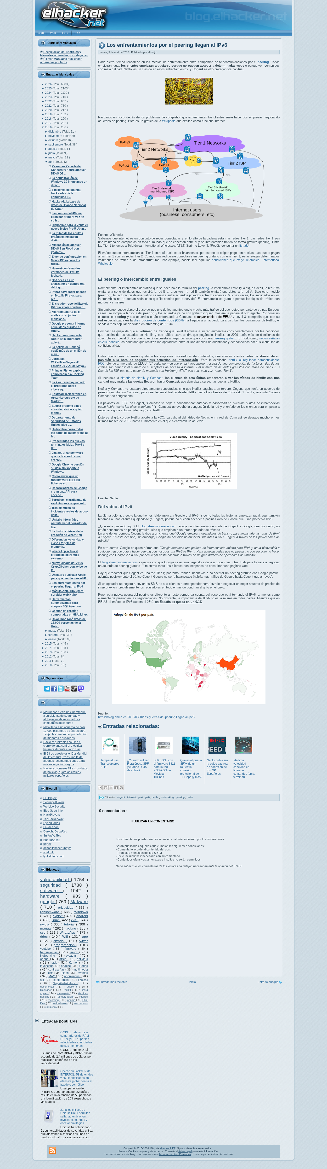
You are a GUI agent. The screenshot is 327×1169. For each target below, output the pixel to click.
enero (52, 639)
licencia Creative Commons (175, 1154)
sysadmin (73, 955)
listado (243, 245)
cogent (121, 797)
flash (66, 973)
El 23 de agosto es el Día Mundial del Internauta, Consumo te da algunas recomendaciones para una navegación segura (65, 759)
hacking (70, 928)
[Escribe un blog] (105, 787)
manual (46, 928)
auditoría (73, 986)
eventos (83, 973)
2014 (48, 648)
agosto (53, 149)
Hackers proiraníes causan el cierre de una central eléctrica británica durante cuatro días (62, 745)
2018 (48, 118)
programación (65, 945)
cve (74, 920)
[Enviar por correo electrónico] (100, 787)
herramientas (49, 952)
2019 (48, 114)
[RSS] (52, 1151)
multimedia (80, 969)
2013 (48, 652)
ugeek (47, 844)
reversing (54, 1000)
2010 (48, 665)
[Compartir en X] (110, 787)
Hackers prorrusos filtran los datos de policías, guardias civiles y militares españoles (65, 772)
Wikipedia (168, 121)
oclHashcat (51, 1007)
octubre (53, 140)
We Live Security (54, 806)
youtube (46, 948)
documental (48, 986)
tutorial (70, 924)
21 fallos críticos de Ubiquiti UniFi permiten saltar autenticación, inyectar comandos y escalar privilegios (75, 1116)
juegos (83, 966)
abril (51, 161)
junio (52, 153)
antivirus (82, 959)
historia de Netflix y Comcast (141, 378)
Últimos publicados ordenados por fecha (61, 60)
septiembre (56, 144)
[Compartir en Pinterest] (121, 787)
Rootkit (67, 990)
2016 (48, 127)
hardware (52, 896)
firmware (71, 948)
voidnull (48, 852)
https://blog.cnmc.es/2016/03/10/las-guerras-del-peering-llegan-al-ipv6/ (146, 717)
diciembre (55, 131)
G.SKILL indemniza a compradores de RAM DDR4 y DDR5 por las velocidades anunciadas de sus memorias (76, 1039)
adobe (45, 959)
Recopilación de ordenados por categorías (64, 53)
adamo (71, 1000)
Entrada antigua (268, 982)
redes (190, 797)
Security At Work (53, 802)
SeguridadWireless (65, 983)
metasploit (63, 993)
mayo (52, 157)
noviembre (55, 136)
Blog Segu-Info (53, 810)
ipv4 (140, 797)
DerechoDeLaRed (55, 831)
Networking (48, 955)
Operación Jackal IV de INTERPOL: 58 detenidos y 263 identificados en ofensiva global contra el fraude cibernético (76, 1078)
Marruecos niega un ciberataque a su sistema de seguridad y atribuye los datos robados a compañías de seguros (64, 717)
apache (66, 966)
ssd (43, 932)
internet (131, 797)
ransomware (50, 912)
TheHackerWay (53, 819)
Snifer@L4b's (52, 835)
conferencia (61, 980)
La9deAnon (51, 827)
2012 (48, 656)
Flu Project (50, 798)
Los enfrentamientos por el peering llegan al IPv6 (167, 45)
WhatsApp (68, 932)
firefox (74, 952)
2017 (48, 123)
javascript (46, 966)
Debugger (46, 990)
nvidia (45, 924)
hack (54, 962)
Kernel (74, 962)
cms (51, 973)
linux (56, 920)
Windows (81, 912)
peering (180, 797)
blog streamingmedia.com (158, 526)
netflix (155, 797)
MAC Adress (81, 1003)
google (48, 901)
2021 (48, 105)
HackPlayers (51, 814)
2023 (48, 97)
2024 (48, 92)
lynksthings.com (53, 856)
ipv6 (147, 797)
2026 (48, 84)
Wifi (65, 936)
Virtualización (65, 996)
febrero (53, 635)
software (51, 890)
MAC (52, 976)
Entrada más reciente (113, 982)
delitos (84, 996)
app (85, 936)
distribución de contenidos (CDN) (159, 320)
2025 (48, 88)
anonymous (72, 976)
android (82, 916)
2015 (48, 643)
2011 (48, 661)
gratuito (225, 338)
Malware (79, 901)
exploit (58, 916)
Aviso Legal (185, 1151)
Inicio (192, 982)
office (63, 959)
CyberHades (51, 823)
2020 (48, 110)
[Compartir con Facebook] (116, 787)
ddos (44, 936)
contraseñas (56, 969)
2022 (48, 101)
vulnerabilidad (55, 879)
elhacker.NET (167, 1148)
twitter (83, 941)
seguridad (52, 885)
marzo (52, 630)
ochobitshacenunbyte (57, 848)
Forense (83, 979)
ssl (42, 980)
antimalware (60, 1003)
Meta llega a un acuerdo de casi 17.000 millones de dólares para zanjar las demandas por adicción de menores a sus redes (65, 733)
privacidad (67, 907)
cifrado (59, 941)
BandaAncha (51, 840)
